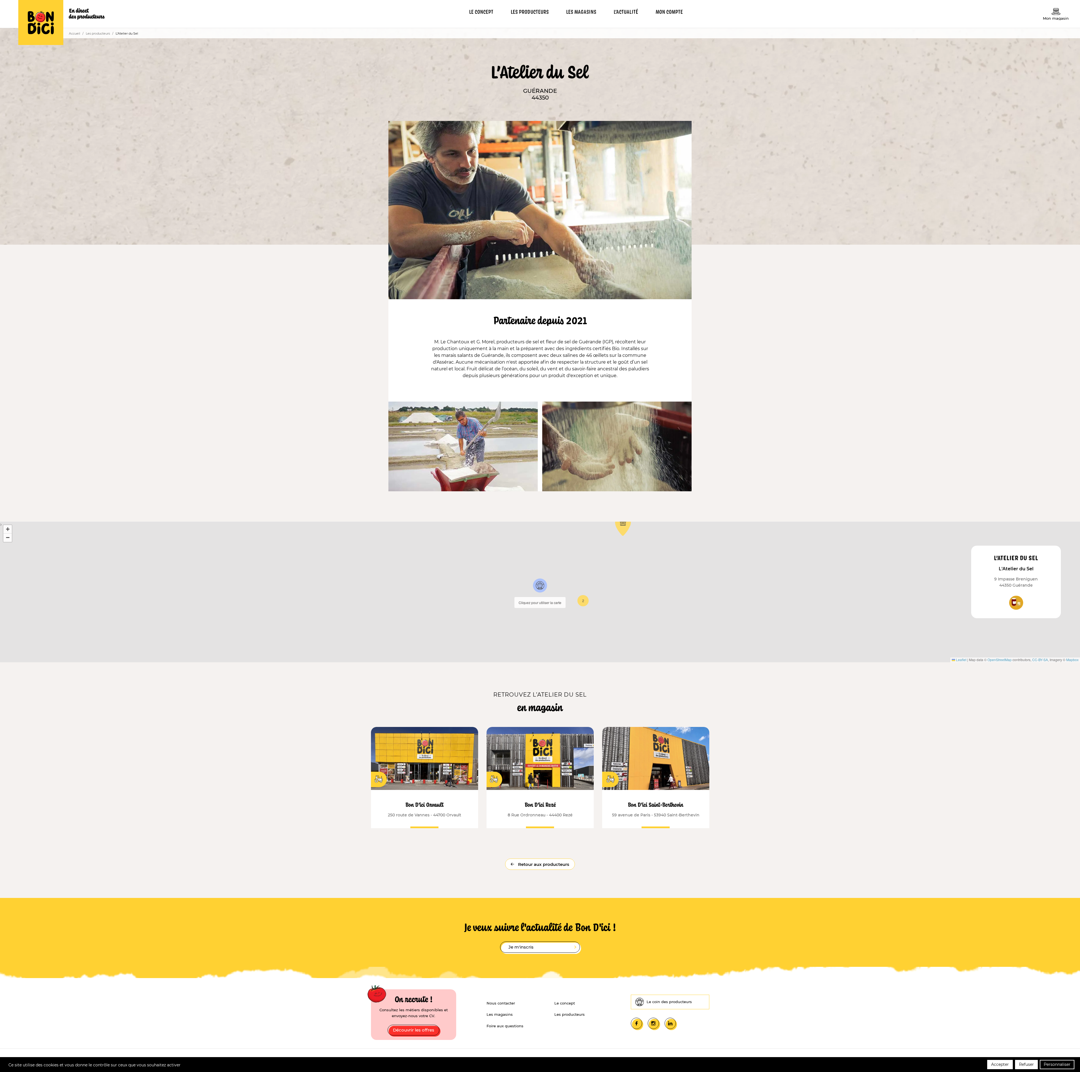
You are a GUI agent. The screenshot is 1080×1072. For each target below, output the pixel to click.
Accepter (1000, 1064)
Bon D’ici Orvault (424, 804)
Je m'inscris (521, 947)
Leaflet (960, 659)
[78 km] (540, 758)
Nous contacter (501, 1003)
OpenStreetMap (999, 659)
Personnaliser (1057, 1064)
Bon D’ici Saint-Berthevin (655, 804)
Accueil (74, 33)
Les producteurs (98, 33)
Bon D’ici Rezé (540, 804)
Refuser (1026, 1064)
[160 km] (655, 758)
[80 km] (424, 758)
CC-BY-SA (1040, 659)
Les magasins (500, 1014)
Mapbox (1072, 659)
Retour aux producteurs (543, 864)
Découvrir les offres (413, 1030)
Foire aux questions (505, 1026)
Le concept (564, 1003)
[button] (540, 585)
